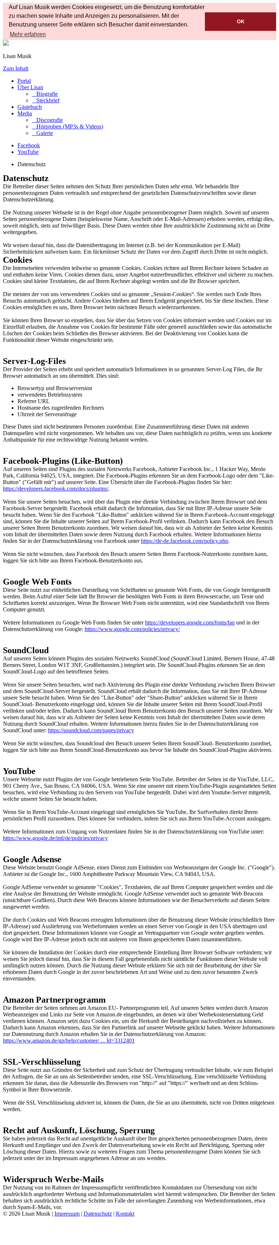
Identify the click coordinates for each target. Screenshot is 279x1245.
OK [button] (240, 21)
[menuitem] (45, 94)
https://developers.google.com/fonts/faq (190, 622)
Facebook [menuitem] (28, 145)
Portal (24, 81)
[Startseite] (6, 44)
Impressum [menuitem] (67, 1214)
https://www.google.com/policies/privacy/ (132, 629)
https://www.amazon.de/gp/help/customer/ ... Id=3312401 (69, 1040)
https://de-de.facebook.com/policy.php (184, 541)
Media (24, 113)
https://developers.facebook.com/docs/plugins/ (55, 489)
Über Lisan (30, 87)
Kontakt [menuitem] (125, 1214)
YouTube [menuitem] (28, 152)
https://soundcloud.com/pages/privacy (91, 730)
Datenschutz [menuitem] (98, 1214)
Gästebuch (29, 107)
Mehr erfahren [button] (28, 34)
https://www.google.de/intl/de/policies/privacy (55, 838)
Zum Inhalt (15, 68)
